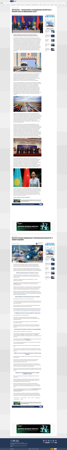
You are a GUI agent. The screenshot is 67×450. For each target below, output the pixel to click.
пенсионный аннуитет (16, 397)
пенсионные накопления (24, 397)
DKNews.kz (37, 266)
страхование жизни (37, 397)
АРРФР (29, 397)
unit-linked (32, 397)
